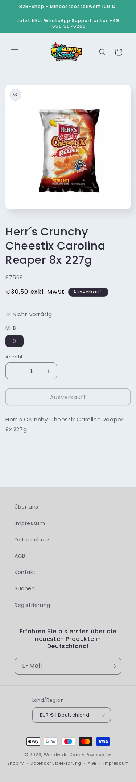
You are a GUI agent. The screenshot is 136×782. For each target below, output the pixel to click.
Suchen (25, 588)
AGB (20, 556)
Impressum (30, 523)
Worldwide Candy (64, 754)
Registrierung (32, 605)
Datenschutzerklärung (55, 763)
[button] (14, 52)
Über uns (26, 506)
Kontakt (25, 572)
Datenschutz (32, 539)
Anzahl (13, 356)
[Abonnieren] (113, 666)
